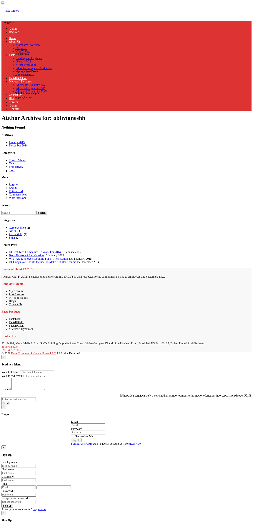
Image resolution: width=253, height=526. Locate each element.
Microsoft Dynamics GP (30, 88)
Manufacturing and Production (34, 68)
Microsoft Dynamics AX (30, 84)
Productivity (16, 166)
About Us (14, 41)
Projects (21, 48)
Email (74, 421)
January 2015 (17, 142)
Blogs (12, 301)
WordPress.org (17, 197)
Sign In (76, 440)
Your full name (10, 372)
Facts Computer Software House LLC (33, 353)
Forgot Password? (81, 443)
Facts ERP (15, 54)
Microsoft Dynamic (20, 81)
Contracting (23, 71)
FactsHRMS (16, 322)
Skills (12, 170)
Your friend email (11, 375)
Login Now (39, 509)
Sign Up (7, 505)
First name (7, 469)
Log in (13, 187)
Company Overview (28, 44)
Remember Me (84, 436)
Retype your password (14, 498)
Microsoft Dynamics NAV (31, 91)
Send (6, 403)
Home (12, 38)
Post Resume (16, 294)
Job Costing (23, 74)
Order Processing (26, 64)
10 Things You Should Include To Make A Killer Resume (42, 262)
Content (6, 389)
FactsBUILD (16, 325)
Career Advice (17, 160)
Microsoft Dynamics (21, 329)
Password (76, 428)
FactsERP (15, 319)
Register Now (133, 443)
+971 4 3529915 (11, 350)
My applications (18, 297)
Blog (12, 98)
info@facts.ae (9, 346)
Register (14, 31)
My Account (16, 291)
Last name (7, 476)
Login (13, 28)
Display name (9, 462)
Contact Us (15, 94)
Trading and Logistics (29, 58)
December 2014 (18, 145)
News (12, 163)
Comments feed (18, 194)
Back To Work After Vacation (26, 255)
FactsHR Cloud (18, 78)
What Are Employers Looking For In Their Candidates (41, 258)
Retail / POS (23, 61)
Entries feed (16, 191)
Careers (13, 102)
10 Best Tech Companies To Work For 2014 (35, 252)
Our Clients (23, 51)
